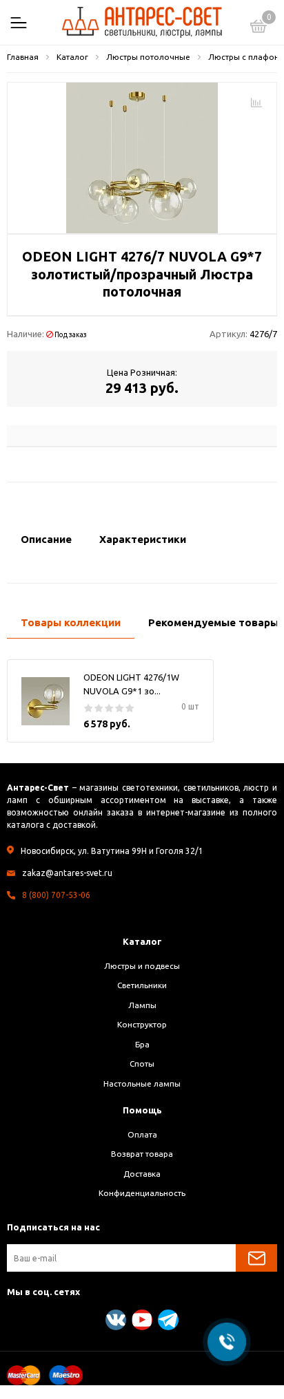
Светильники (142, 985)
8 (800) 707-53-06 (56, 894)
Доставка (142, 1173)
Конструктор (142, 1024)
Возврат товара (142, 1153)
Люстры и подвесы (142, 965)
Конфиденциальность (142, 1192)
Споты (142, 1063)
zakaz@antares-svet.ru (67, 872)
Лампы (142, 1005)
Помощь (142, 1110)
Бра (142, 1044)
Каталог (142, 941)
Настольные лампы (142, 1083)
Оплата (142, 1134)
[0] (258, 28)
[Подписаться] (256, 1258)
